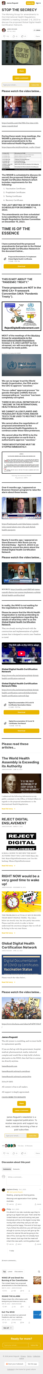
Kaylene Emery (12, 1189)
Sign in (38, 3)
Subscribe (30, 3)
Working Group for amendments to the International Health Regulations (21, 338)
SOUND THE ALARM (11, 1296)
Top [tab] (4, 1272)
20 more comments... (9, 1261)
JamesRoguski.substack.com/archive (16, 1076)
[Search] (39, 1271)
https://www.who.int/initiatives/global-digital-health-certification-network (20, 677)
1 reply (11, 1251)
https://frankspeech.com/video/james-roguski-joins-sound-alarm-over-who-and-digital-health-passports (20, 527)
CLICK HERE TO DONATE (14, 1097)
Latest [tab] (10, 1272)
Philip (9, 1209)
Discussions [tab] (19, 1272)
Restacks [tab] (16, 1169)
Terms (29, 1356)
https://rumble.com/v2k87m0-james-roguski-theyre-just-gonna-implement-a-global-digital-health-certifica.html (21, 592)
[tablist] (11, 1169)
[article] (21, 1284)
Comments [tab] (7, 1169)
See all (6, 1328)
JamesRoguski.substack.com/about (16, 1071)
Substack (10, 1369)
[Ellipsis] (40, 1189)
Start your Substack (15, 1364)
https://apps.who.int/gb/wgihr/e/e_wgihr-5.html (21, 147)
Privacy (23, 1356)
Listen (38, 30)
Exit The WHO (8, 1312)
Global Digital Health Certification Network (19, 623)
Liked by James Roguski (16, 1192)
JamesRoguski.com (9, 1066)
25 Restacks (29, 1146)
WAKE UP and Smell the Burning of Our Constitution (15, 1279)
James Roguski (12, 29)
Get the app (32, 1364)
